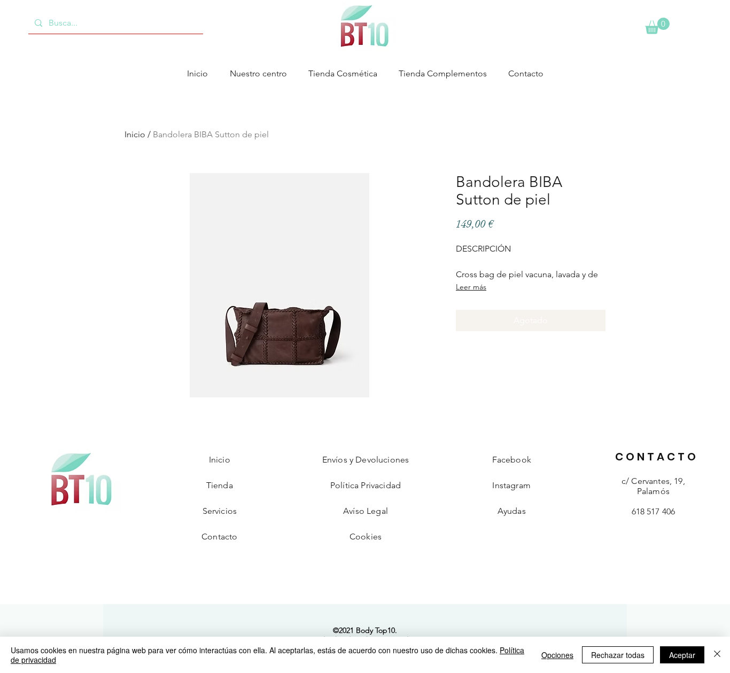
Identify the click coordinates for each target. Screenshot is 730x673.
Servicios (220, 511)
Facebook (511, 460)
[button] (657, 26)
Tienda (219, 485)
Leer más (471, 287)
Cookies (366, 536)
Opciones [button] (557, 654)
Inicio (135, 134)
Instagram (511, 485)
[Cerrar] (717, 654)
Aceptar (682, 654)
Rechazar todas (617, 654)
